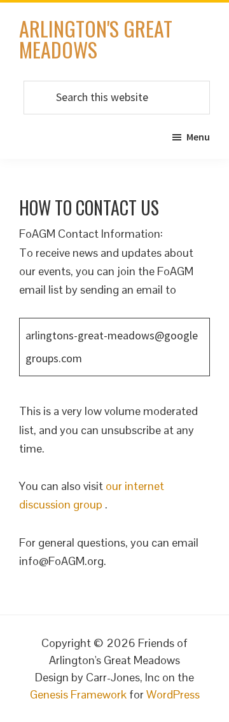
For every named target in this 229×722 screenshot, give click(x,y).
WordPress (173, 694)
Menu (198, 136)
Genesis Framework (78, 694)
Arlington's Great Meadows (95, 38)
